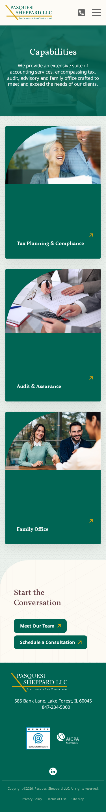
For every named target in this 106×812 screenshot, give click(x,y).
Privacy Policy (32, 799)
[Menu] (96, 12)
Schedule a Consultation (47, 642)
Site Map (78, 799)
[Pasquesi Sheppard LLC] (28, 12)
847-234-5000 (81, 12)
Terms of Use (56, 799)
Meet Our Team (37, 626)
